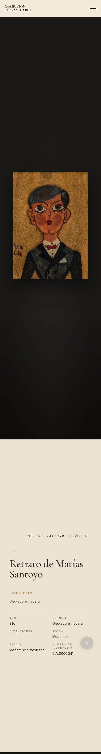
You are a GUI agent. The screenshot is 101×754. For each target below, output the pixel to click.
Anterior (34, 535)
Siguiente (78, 535)
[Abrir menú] (91, 8)
